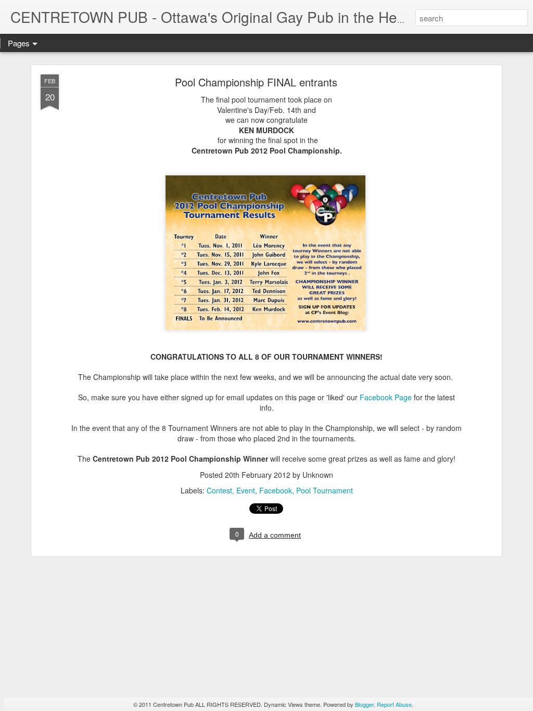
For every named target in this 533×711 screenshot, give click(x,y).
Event (245, 490)
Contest (219, 490)
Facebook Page (386, 397)
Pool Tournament (324, 490)
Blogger (364, 704)
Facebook (275, 490)
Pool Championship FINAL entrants (256, 82)
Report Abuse (394, 704)
